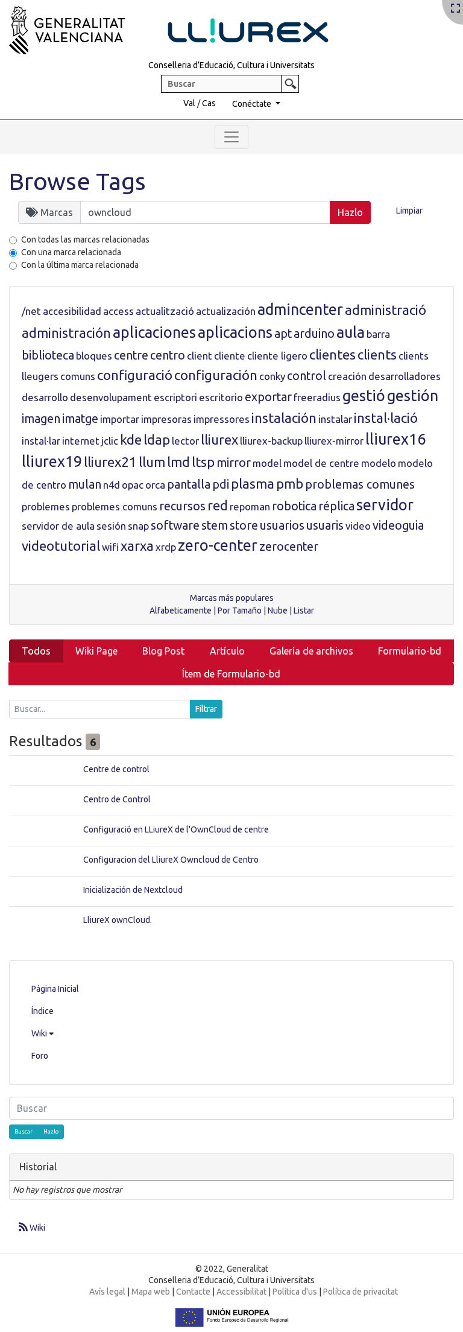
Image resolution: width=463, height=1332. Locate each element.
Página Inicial (55, 989)
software (175, 525)
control (306, 375)
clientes (332, 354)
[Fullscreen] (455, 9)
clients (377, 354)
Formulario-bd (409, 650)
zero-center (217, 545)
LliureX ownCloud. (117, 920)
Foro (39, 1056)
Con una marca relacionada (71, 252)
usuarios (282, 525)
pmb (289, 483)
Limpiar (409, 210)
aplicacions (235, 332)
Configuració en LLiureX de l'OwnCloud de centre (176, 829)
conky (272, 376)
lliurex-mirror (334, 440)
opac (132, 484)
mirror (233, 462)
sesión (111, 525)
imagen (41, 418)
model (267, 463)
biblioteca (48, 355)
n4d (111, 484)
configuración (215, 374)
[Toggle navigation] (231, 137)
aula (350, 332)
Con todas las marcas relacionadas (85, 239)
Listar (304, 610)
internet (80, 440)
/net (31, 311)
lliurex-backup (271, 440)
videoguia (398, 525)
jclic (109, 440)
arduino (314, 333)
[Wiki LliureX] (184, 26)
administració (385, 309)
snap (138, 525)
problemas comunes (360, 484)
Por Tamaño (240, 610)
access (118, 311)
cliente (229, 355)
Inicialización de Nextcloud (133, 890)
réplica (336, 506)
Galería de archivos (311, 650)
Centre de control (116, 769)
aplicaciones (154, 332)
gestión (412, 395)
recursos (182, 506)
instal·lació (386, 417)
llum (152, 461)
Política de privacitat (360, 1291)
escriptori (175, 397)
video (358, 525)
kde (131, 439)
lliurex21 (110, 461)
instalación (284, 417)
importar (119, 419)
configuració (134, 374)
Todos (36, 650)
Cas (209, 103)
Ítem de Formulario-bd (231, 673)
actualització (165, 311)
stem (214, 525)
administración (66, 332)
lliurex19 (52, 461)
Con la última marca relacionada (80, 265)
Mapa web (150, 1291)
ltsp (203, 461)
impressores (222, 419)
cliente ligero (277, 355)
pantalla (188, 484)
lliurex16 (395, 439)
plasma (252, 483)
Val (189, 103)
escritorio (221, 397)
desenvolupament (111, 397)
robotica (294, 506)
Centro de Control (117, 799)
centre (131, 355)
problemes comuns (114, 506)
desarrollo (45, 397)
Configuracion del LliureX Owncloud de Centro (171, 859)
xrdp (166, 547)
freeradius (317, 397)
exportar (268, 397)
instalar (335, 419)
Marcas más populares (232, 598)
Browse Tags (77, 181)
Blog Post (163, 650)
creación (347, 376)
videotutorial (61, 545)
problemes (46, 506)
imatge (80, 418)
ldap (156, 439)
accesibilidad (72, 311)
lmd (178, 461)
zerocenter (288, 546)
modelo (378, 463)
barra (378, 334)
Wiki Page (96, 650)
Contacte (193, 1291)
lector (185, 440)
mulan (84, 484)
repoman (250, 506)
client (199, 355)
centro (167, 355)
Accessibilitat (241, 1291)
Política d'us (294, 1291)
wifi (110, 547)
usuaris (325, 525)
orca (155, 484)
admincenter (300, 309)
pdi (220, 484)
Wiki (40, 1033)
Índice (42, 1011)
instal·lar (41, 440)
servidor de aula (58, 525)
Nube (278, 610)
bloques (94, 355)
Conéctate (252, 104)
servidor (385, 504)
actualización (226, 311)
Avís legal (107, 1291)
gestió (363, 395)
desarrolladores (404, 376)
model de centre (321, 463)
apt (283, 333)
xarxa (137, 545)
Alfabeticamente (181, 610)
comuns (77, 376)
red (217, 505)
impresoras (166, 419)
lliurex (219, 439)
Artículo (227, 650)
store (244, 525)
